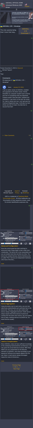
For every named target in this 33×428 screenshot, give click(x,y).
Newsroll (20, 68)
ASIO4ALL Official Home (14, 3)
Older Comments (8, 135)
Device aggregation (8, 304)
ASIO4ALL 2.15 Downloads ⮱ (25, 31)
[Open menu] (16, 9)
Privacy (17, 192)
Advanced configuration (9, 246)
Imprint (17, 191)
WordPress (26, 192)
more (2, 263)
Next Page (16, 369)
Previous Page (16, 365)
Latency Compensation (9, 341)
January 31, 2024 (18, 87)
